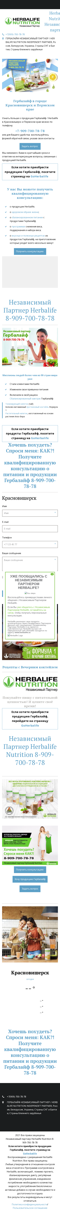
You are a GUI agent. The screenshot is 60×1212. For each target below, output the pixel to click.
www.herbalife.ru (23, 632)
